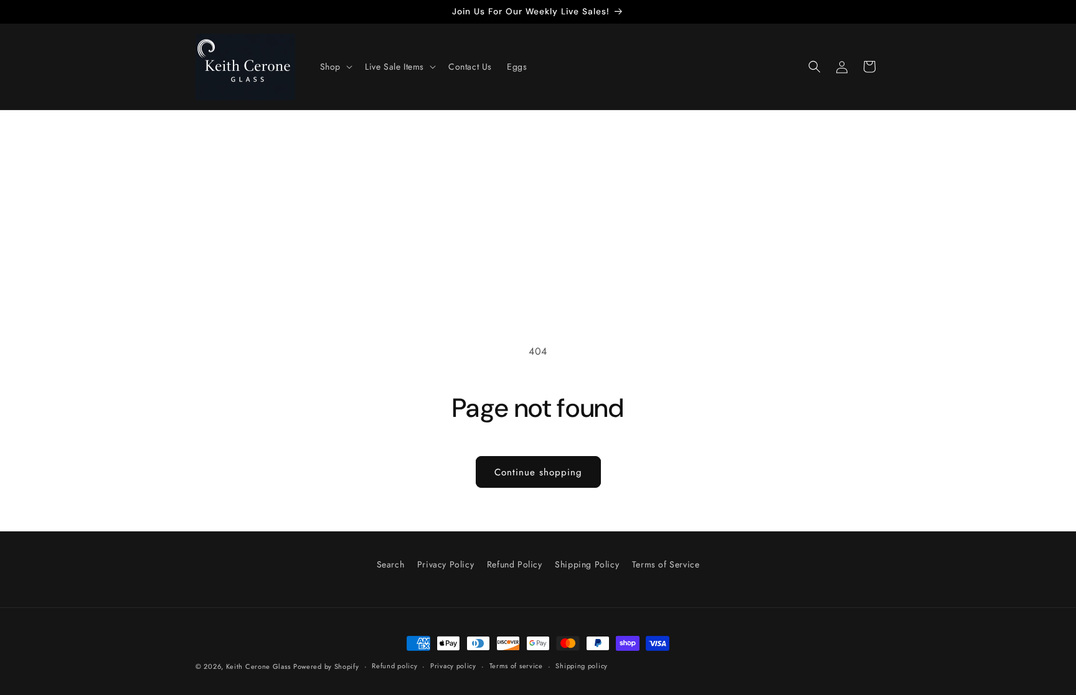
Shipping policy (581, 666)
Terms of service (516, 666)
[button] (335, 67)
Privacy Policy (445, 564)
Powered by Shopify (326, 666)
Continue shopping (538, 472)
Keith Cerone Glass (258, 666)
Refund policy (394, 666)
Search (391, 564)
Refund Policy (514, 564)
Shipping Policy (587, 564)
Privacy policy (453, 666)
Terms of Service (666, 564)
